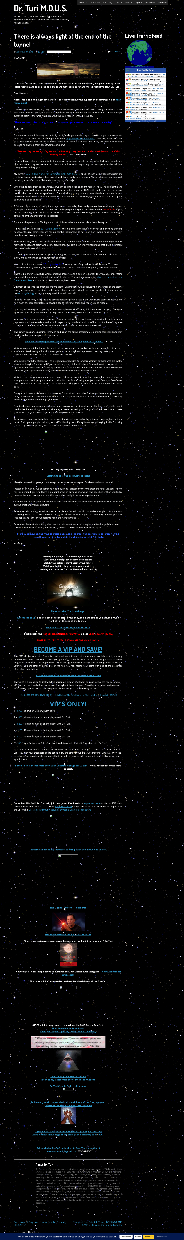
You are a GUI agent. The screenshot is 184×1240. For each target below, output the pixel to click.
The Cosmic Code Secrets (59, 52)
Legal (137, 2)
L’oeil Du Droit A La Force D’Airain (68, 1076)
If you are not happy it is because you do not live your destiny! (68, 1131)
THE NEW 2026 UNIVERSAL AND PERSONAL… (145, 75)
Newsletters (95, 2)
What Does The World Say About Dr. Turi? (68, 627)
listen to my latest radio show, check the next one (68, 1079)
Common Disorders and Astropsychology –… (142, 99)
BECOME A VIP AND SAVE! (68, 649)
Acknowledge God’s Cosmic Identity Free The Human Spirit (68, 1148)
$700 (19, 710)
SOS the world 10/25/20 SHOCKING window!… (144, 89)
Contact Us (150, 2)
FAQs (127, 2)
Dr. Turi (41, 52)
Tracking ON (143, 67)
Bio (104, 2)
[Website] (37, 1206)
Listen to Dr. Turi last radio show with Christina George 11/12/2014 (51, 765)
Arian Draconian (63, 806)
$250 (19, 723)
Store (117, 2)
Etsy (110, 2)
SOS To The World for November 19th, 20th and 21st (53, 173)
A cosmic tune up (26, 617)
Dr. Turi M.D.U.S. (41, 8)
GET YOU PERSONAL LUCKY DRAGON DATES (68, 934)
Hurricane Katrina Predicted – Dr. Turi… (140, 81)
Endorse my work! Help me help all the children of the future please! (68, 1102)
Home (81, 2)
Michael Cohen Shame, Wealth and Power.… (145, 84)
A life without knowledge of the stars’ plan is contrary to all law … (68, 1134)
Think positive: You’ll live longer (68, 611)
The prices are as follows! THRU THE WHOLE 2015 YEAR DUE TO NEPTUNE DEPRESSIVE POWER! (68, 694)
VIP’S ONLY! (68, 703)
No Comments (116, 51)
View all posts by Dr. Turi (47, 1210)
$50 (19, 743)
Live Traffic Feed (145, 70)
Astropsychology (25, 293)
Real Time (145, 121)
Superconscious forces (98, 533)
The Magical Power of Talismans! (68, 907)
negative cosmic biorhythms (80, 138)
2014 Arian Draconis (51, 228)
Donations (162, 2)
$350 (19, 717)
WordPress (36, 1232)
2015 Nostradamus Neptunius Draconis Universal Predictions (68, 675)
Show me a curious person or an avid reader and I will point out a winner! (64, 341)
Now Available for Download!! (68, 1028)
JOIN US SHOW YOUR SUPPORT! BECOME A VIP (68, 1105)
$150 (20, 730)
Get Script (137, 121)
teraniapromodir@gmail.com (61, 1151)
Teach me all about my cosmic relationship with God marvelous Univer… (68, 849)
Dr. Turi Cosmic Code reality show (68, 1086)
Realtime (134, 67)
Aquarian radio (92, 803)
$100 (20, 736)
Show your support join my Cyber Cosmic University (68, 1031)
